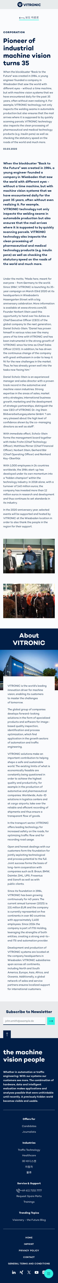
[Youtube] (36, 1272)
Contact (29, 1257)
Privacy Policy (29, 1250)
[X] (29, 1272)
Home (29, 1237)
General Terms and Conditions (29, 1263)
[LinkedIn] (14, 1272)
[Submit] (51, 1021)
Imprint (29, 1244)
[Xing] (21, 1272)
